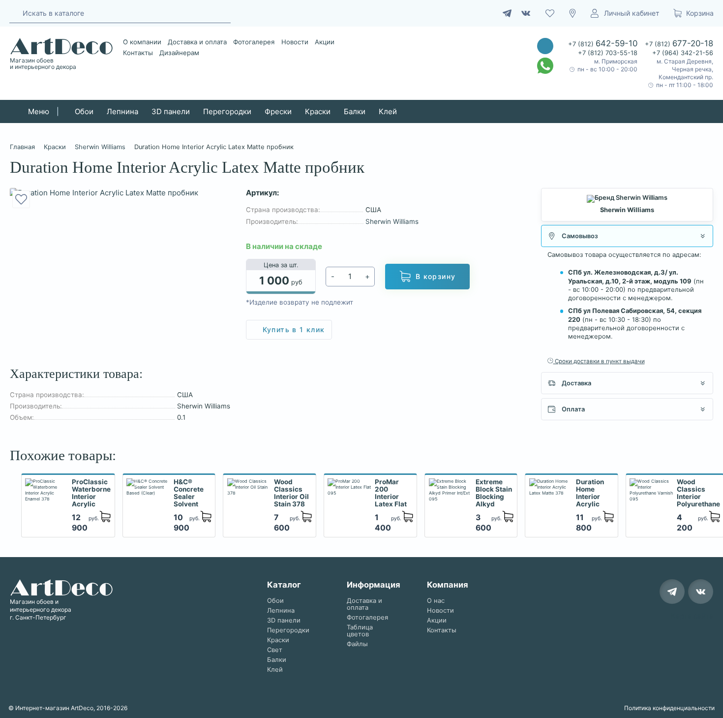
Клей (388, 111)
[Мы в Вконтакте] (700, 591)
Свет (274, 650)
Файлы (357, 644)
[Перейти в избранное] (549, 13)
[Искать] (220, 13)
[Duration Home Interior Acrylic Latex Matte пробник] (120, 193)
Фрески (278, 111)
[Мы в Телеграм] (672, 591)
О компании (142, 42)
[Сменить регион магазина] (572, 13)
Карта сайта (692, 616)
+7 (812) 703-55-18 (607, 53)
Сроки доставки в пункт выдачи (599, 361)
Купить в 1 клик (294, 329)
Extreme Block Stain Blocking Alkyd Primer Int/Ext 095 (494, 493)
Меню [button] (37, 111)
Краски (318, 111)
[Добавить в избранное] (21, 199)
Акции (324, 42)
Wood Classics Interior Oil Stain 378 (291, 493)
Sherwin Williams (392, 221)
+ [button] (367, 276)
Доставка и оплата (197, 42)
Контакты (138, 53)
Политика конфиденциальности (669, 708)
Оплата (573, 409)
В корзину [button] (436, 276)
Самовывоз (580, 236)
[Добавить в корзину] (105, 517)
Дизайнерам (179, 53)
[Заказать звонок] (545, 46)
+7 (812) (602, 43)
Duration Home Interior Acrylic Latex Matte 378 (592, 493)
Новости (294, 42)
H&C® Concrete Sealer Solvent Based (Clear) (189, 493)
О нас (436, 600)
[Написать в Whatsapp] (545, 66)
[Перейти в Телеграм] (507, 13)
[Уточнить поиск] (14, 12)
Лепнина (122, 111)
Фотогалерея (253, 42)
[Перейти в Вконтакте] (526, 13)
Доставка (576, 383)
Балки (354, 111)
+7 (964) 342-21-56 (682, 53)
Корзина (700, 13)
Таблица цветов (360, 631)
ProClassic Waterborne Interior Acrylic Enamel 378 (91, 493)
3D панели (170, 111)
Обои (84, 111)
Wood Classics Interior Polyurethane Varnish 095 (698, 493)
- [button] (332, 276)
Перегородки (227, 111)
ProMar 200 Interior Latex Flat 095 (391, 493)
